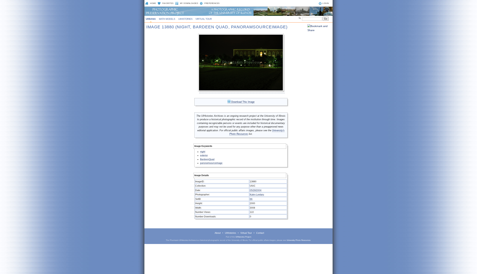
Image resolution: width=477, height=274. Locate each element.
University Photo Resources (298, 240)
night (202, 151)
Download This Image (242, 101)
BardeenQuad (207, 159)
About (218, 233)
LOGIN (325, 3)
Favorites (168, 3)
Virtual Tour (203, 19)
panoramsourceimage (211, 163)
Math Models (167, 19)
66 (251, 199)
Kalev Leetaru (257, 194)
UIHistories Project (243, 237)
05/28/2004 (255, 190)
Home (153, 3)
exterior (204, 155)
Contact (260, 233)
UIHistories (185, 19)
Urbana (151, 19)
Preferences (212, 3)
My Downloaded (189, 3)
